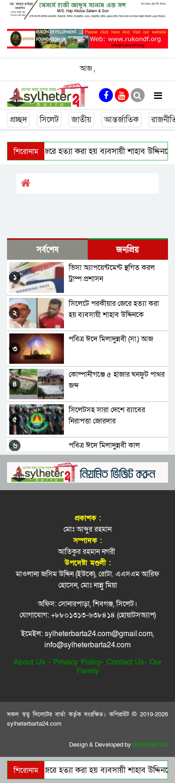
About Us (29, 662)
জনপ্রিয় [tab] (127, 249)
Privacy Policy (77, 662)
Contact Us (125, 662)
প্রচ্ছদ (18, 119)
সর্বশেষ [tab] (47, 249)
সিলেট (49, 119)
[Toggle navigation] (158, 95)
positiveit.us (150, 745)
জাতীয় (81, 119)
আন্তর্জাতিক (121, 119)
